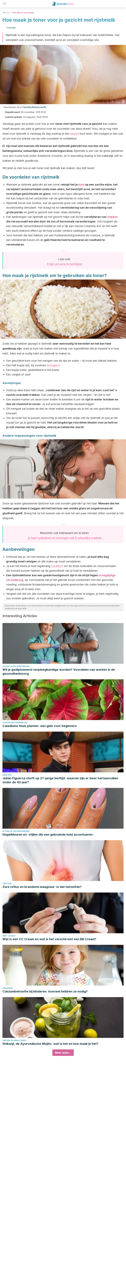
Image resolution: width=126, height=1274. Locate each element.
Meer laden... (63, 1052)
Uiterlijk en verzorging (23, 12)
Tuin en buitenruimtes (14, 722)
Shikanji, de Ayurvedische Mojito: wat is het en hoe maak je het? (50, 1044)
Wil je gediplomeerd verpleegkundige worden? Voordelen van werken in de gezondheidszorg (58, 671)
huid (81, 184)
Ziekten (6, 775)
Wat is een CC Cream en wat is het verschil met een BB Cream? (49, 939)
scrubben (57, 566)
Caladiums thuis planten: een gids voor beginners (39, 726)
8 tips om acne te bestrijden (64, 264)
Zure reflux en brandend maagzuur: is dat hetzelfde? (42, 887)
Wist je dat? (9, 936)
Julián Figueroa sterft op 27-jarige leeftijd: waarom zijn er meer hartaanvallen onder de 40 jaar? (60, 780)
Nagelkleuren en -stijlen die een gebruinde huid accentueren (47, 834)
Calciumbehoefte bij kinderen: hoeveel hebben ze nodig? (45, 991)
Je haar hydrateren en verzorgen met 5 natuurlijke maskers (64, 537)
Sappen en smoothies (14, 1040)
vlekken (112, 216)
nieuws (74, 133)
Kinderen (7, 988)
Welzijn (6, 12)
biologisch (53, 365)
